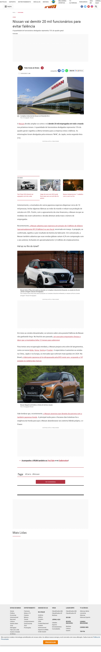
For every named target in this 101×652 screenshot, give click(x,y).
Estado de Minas (15, 608)
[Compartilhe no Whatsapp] (66, 71)
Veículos (36, 2)
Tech (25, 625)
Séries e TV (27, 613)
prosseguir (50, 642)
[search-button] (96, 6)
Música (26, 617)
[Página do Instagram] (92, 7)
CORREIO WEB (84, 627)
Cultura (12, 621)
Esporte (12, 2)
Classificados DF (57, 613)
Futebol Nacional (43, 623)
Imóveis (46, 2)
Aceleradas (20, 12)
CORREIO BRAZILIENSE (84, 622)
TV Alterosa (84, 608)
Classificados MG (57, 611)
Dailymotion (63, 460)
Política (12, 613)
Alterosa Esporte (85, 617)
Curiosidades (56, 629)
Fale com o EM (14, 630)
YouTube (51, 460)
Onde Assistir (42, 632)
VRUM (54, 608)
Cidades (54, 623)
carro (28, 474)
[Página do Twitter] (85, 7)
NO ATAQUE (41, 612)
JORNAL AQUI (56, 619)
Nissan (22, 123)
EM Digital (13, 628)
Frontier (50, 350)
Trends (26, 619)
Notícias (3, 2)
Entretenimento (24, 2)
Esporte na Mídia (43, 630)
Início (14, 12)
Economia (13, 615)
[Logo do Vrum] (50, 7)
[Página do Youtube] (88, 7)
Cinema (26, 615)
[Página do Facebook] (82, 7)
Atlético (40, 617)
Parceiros (83, 2)
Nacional (12, 619)
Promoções (27, 628)
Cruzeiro (40, 619)
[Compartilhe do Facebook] (59, 71)
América (40, 615)
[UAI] (53, 2)
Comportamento (29, 621)
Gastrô (68, 630)
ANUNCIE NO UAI (43, 608)
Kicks (31, 350)
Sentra (42, 350)
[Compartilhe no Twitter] (62, 71)
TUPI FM (82, 631)
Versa (36, 350)
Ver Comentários (50, 482)
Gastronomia (28, 623)
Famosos (27, 611)
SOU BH (68, 617)
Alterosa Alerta (84, 611)
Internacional (14, 617)
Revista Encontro (69, 622)
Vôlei (39, 621)
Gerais (12, 611)
